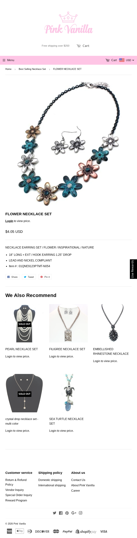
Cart (85, 46)
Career (75, 490)
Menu (10, 60)
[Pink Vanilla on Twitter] (54, 513)
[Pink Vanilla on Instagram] (80, 513)
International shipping (52, 485)
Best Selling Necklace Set (32, 69)
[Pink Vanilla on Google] (73, 513)
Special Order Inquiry (18, 495)
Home (8, 69)
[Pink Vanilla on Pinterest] (67, 513)
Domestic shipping (50, 479)
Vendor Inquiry (14, 489)
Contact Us (78, 479)
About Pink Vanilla (83, 485)
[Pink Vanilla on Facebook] (61, 513)
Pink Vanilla (20, 523)
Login (9, 221)
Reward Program (16, 500)
